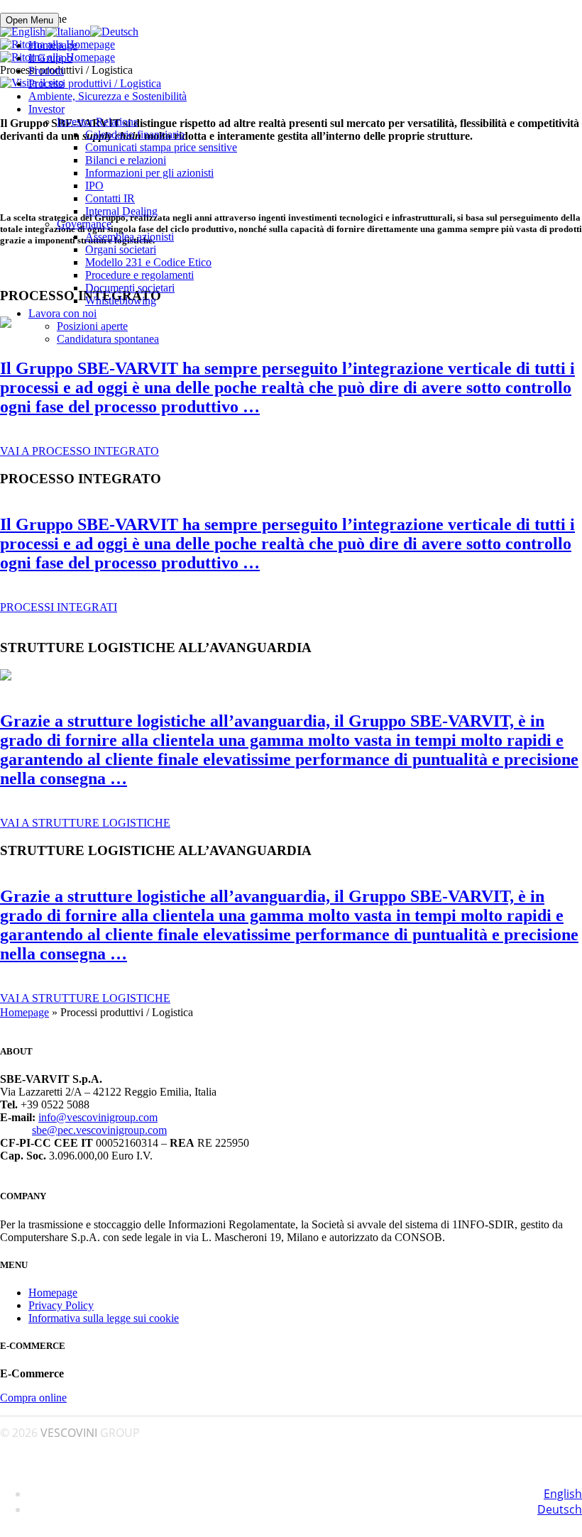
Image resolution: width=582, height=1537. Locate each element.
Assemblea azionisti (129, 237)
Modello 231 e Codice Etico (148, 262)
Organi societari (120, 249)
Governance (84, 224)
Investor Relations (97, 122)
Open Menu (29, 20)
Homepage (52, 45)
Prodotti (46, 71)
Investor (46, 109)
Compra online (33, 1398)
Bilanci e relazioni (125, 160)
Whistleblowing (120, 300)
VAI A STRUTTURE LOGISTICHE (85, 823)
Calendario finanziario (135, 134)
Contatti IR (110, 198)
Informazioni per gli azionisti (149, 173)
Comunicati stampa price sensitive (161, 147)
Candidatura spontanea (108, 339)
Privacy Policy (61, 1305)
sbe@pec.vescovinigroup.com (99, 1130)
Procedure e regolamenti (139, 275)
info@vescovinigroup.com (98, 1117)
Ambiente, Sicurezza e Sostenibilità (107, 96)
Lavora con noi (62, 313)
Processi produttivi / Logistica (94, 83)
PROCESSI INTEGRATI (58, 607)
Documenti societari (130, 288)
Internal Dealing (121, 211)
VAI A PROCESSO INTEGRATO (79, 451)
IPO (94, 186)
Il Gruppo (50, 58)
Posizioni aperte (92, 326)
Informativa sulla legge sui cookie (103, 1318)
